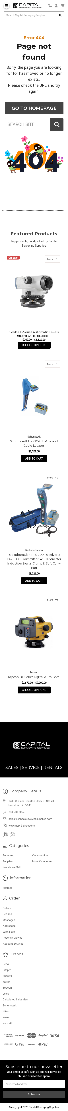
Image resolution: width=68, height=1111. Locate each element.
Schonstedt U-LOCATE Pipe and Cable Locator (34, 443)
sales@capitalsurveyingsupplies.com (30, 819)
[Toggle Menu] (6, 6)
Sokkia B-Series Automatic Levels (34, 332)
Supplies (8, 861)
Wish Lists (9, 932)
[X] (12, 834)
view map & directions (22, 825)
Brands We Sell (11, 867)
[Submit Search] (60, 15)
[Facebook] (5, 834)
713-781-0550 (17, 812)
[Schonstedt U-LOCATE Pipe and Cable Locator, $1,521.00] (34, 396)
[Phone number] (51, 5)
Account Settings (13, 943)
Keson (6, 1017)
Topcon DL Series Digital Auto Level (34, 677)
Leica (6, 993)
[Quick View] (56, 259)
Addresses (9, 926)
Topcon (7, 987)
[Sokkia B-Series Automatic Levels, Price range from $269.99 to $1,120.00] (34, 291)
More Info (53, 259)
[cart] (62, 5)
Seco (6, 964)
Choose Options (36, 345)
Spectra (7, 976)
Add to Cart (34, 458)
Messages (9, 920)
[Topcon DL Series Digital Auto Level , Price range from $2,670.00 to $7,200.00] (34, 632)
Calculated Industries (15, 999)
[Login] (57, 5)
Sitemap (8, 887)
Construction (40, 855)
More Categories (42, 861)
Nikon (6, 1011)
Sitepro (7, 970)
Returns (7, 914)
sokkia (6, 982)
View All (7, 1023)
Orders (7, 908)
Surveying (8, 855)
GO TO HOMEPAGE (34, 108)
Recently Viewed (12, 937)
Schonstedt (10, 1005)
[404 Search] (56, 124)
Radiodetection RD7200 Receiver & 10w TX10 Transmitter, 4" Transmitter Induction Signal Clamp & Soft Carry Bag (34, 561)
